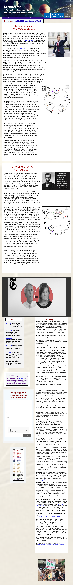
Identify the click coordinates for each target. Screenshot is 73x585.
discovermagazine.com (42, 480)
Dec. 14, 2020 (9, 330)
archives (59, 549)
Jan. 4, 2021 (8, 352)
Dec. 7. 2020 (9, 323)
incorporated (24, 48)
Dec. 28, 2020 (9, 345)
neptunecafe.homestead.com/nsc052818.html (51, 544)
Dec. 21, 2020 (9, 338)
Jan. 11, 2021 (9, 360)
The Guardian (29, 40)
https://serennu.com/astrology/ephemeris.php (48, 516)
